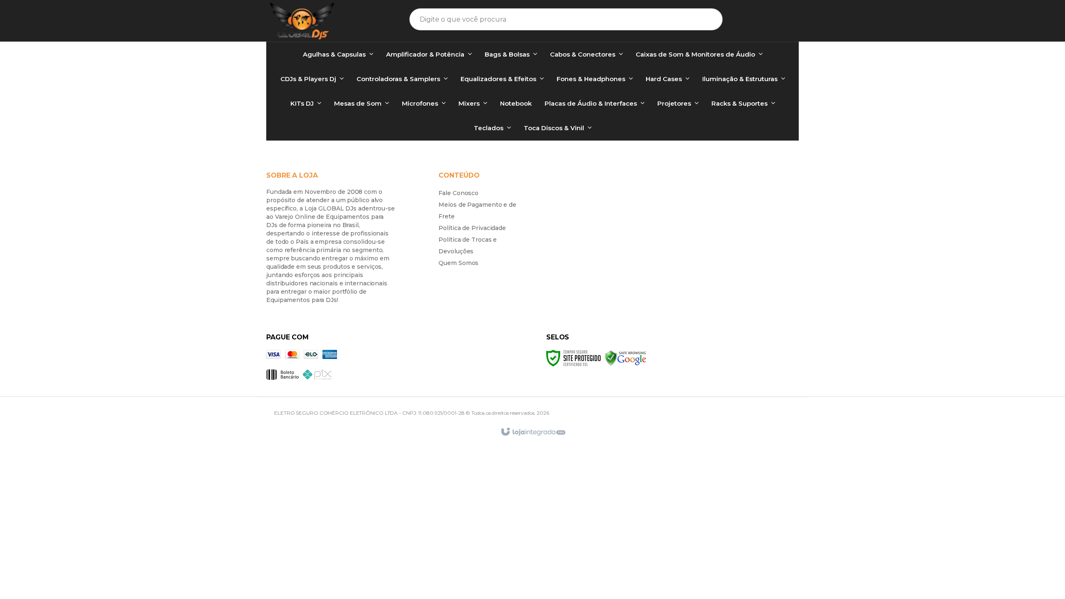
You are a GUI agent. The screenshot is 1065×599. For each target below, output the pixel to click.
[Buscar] (705, 19)
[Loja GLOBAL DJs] (302, 21)
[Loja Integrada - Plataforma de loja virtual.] (532, 432)
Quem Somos (458, 263)
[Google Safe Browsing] (625, 357)
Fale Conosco (458, 193)
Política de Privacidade (472, 228)
